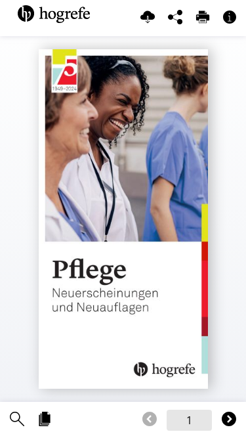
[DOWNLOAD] (147, 18)
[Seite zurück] (149, 419)
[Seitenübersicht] (44, 419)
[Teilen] (175, 18)
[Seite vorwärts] (229, 419)
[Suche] (17, 419)
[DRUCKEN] (202, 18)
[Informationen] (229, 18)
